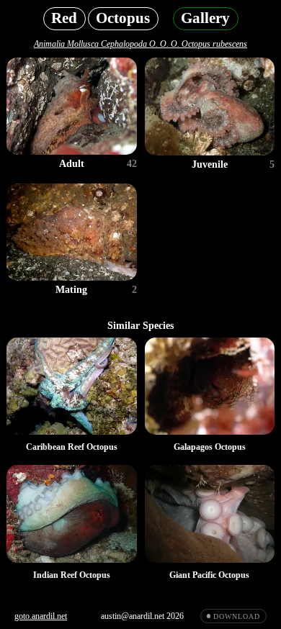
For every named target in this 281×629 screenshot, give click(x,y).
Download (236, 616)
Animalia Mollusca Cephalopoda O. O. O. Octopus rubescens (140, 44)
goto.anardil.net (40, 616)
